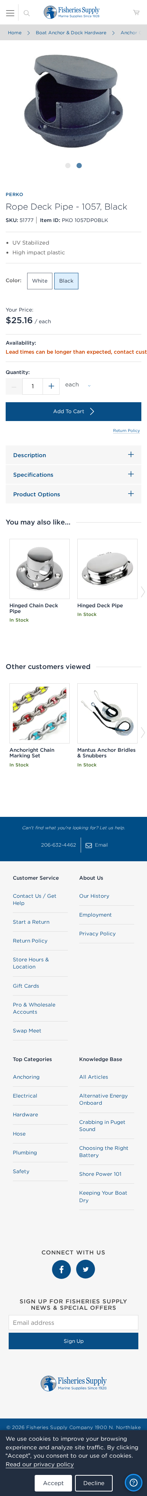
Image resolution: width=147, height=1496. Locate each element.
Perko (14, 194)
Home (14, 32)
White (39, 280)
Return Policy (126, 430)
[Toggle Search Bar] (26, 12)
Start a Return (31, 921)
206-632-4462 (58, 845)
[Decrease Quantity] (14, 386)
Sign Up (74, 1341)
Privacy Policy (97, 933)
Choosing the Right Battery (104, 1151)
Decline (93, 1483)
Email (101, 845)
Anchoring (26, 1076)
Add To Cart (68, 411)
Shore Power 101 (100, 1174)
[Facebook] (62, 1263)
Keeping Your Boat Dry (103, 1196)
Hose (19, 1133)
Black (66, 280)
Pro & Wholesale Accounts (34, 1008)
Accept (53, 1483)
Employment (95, 914)
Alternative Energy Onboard (103, 1099)
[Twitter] (85, 1263)
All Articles (93, 1076)
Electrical (25, 1095)
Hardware (25, 1114)
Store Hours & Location (31, 963)
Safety (21, 1171)
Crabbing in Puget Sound (102, 1126)
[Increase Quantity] (51, 386)
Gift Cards (26, 985)
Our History (94, 895)
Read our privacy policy (40, 1464)
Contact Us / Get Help (35, 899)
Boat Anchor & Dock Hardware (71, 32)
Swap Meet (27, 1030)
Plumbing (25, 1152)
